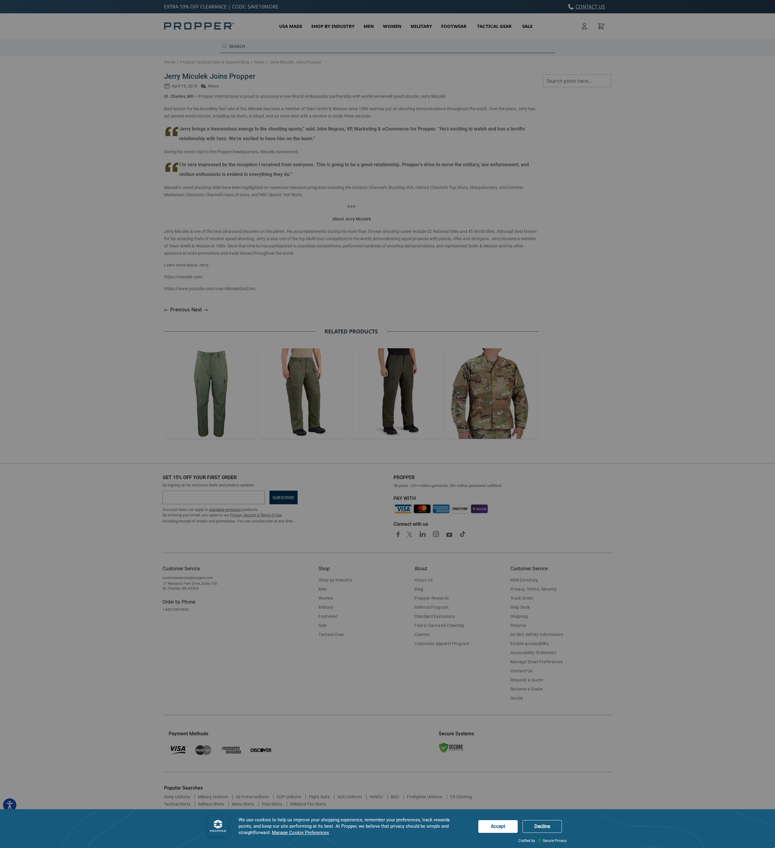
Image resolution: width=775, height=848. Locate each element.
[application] (387, 828)
